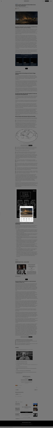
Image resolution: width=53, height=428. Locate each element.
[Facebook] (24, 219)
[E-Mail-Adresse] (26, 219)
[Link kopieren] (21, 219)
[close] (32, 206)
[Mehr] (32, 219)
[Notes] (29, 219)
